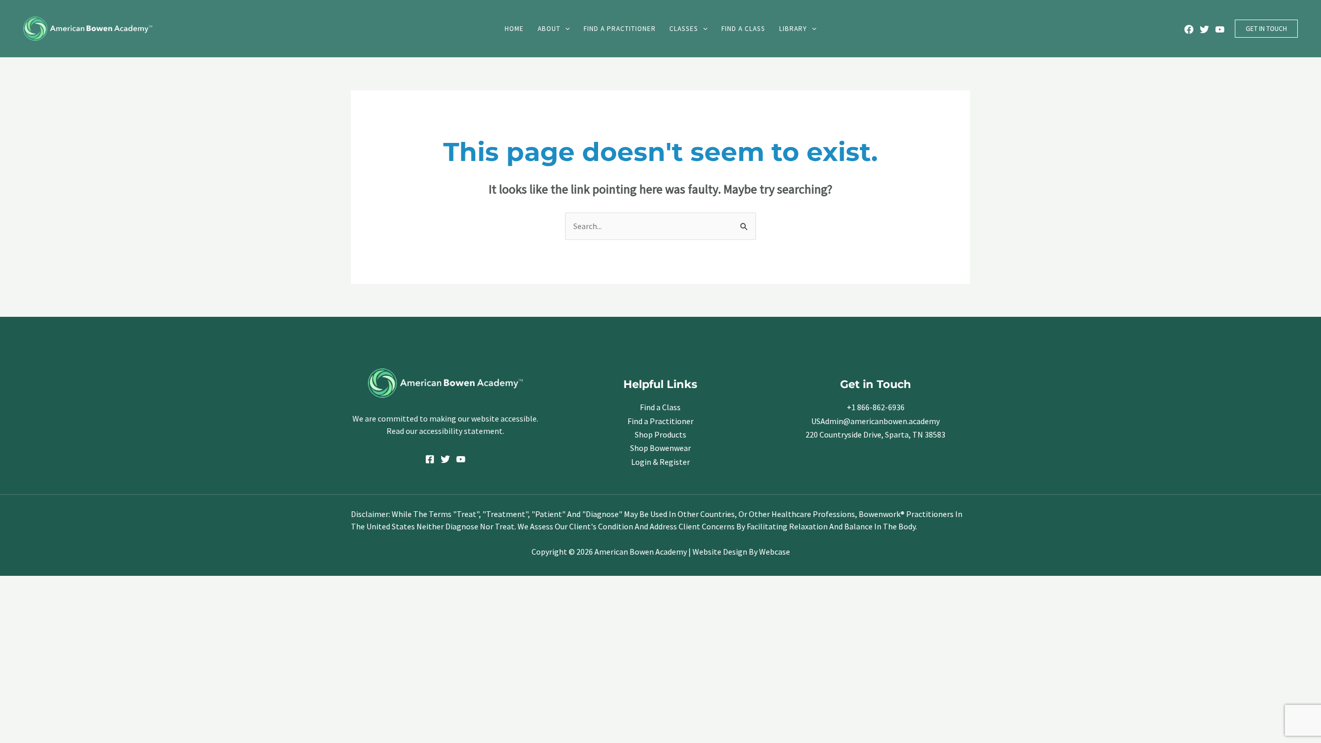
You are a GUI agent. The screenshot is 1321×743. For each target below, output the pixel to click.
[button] (565, 28)
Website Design (719, 551)
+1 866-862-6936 (876, 407)
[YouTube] (1220, 29)
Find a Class (660, 407)
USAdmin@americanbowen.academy (875, 421)
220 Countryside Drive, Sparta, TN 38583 (875, 434)
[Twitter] (1204, 29)
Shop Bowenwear (660, 448)
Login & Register (660, 462)
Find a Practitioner (660, 421)
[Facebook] (1189, 29)
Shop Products (660, 434)
